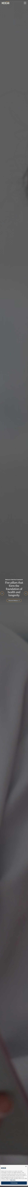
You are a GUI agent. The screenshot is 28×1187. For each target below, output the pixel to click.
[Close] (26, 1166)
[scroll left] (26, 593)
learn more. (13, 1180)
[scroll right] (2, 593)
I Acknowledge (14, 1183)
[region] (14, 1175)
